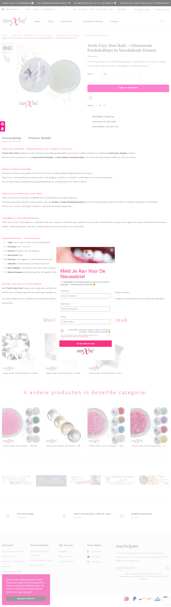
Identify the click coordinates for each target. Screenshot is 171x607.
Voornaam (65, 291)
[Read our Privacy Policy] (108, 335)
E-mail (63, 317)
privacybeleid (84, 336)
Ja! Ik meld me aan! (85, 344)
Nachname (65, 304)
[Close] (112, 250)
